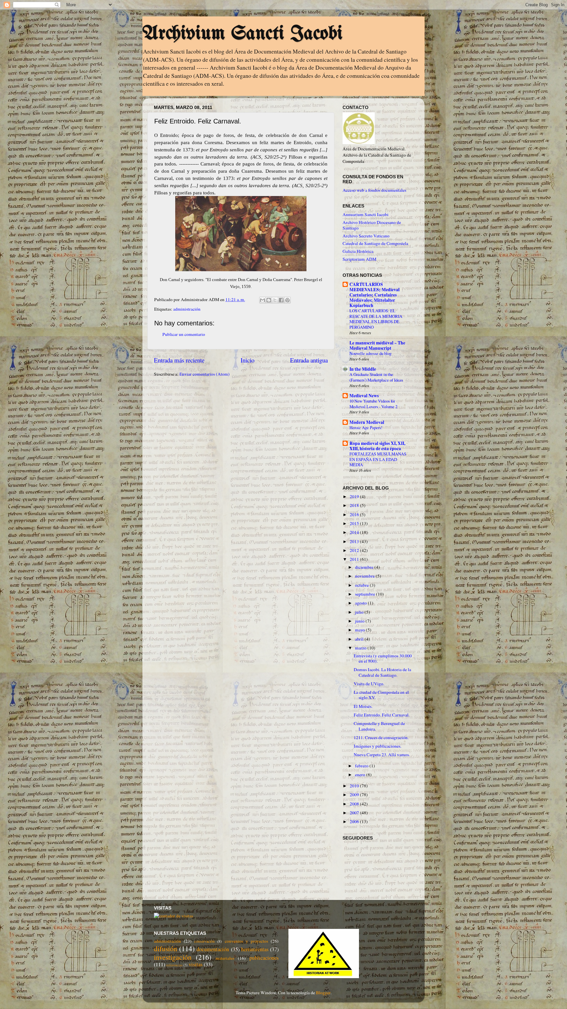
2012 (355, 550)
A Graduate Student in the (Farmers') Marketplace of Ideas (376, 377)
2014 (355, 532)
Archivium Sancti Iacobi (242, 34)
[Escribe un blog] (268, 300)
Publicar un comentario (183, 334)
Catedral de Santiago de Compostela (375, 243)
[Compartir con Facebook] (281, 300)
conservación (204, 941)
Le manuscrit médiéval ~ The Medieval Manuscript (377, 345)
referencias (174, 965)
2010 (355, 786)
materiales (225, 958)
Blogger (323, 993)
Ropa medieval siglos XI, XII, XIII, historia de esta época (377, 446)
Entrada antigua (309, 360)
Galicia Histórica (358, 251)
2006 (355, 821)
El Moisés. (363, 706)
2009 (355, 795)
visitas (195, 964)
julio (360, 612)
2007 (355, 813)
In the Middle (362, 369)
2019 (355, 496)
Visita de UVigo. (369, 684)
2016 (355, 514)
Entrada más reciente (179, 360)
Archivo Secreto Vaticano (366, 236)
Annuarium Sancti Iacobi (365, 214)
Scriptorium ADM (359, 259)
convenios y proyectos (246, 941)
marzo (361, 648)
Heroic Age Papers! (365, 427)
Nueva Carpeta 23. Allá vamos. (382, 754)
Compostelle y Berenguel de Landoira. (379, 726)
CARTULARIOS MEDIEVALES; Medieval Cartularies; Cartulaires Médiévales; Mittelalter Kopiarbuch (374, 295)
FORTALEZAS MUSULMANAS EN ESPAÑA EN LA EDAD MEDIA (377, 459)
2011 (355, 559)
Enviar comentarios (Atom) (204, 374)
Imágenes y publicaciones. (377, 746)
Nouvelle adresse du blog (370, 353)
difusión (165, 948)
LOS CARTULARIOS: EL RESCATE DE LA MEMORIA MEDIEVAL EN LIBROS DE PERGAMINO (375, 319)
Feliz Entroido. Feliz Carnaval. (382, 715)
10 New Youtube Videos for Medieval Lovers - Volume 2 (373, 403)
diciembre (364, 567)
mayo (360, 630)
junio (360, 621)
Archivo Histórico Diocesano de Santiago (372, 224)
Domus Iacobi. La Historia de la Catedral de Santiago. (382, 672)
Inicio (247, 360)
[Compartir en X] (275, 300)
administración (186, 309)
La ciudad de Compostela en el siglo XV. (381, 694)
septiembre (365, 594)
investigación (173, 957)
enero (360, 775)
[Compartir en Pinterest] (287, 300)
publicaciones (264, 957)
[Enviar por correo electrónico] (262, 300)
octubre (362, 585)
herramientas (254, 949)
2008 (355, 804)
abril (360, 639)
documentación (213, 949)
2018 (355, 505)
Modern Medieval (366, 422)
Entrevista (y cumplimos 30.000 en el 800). (383, 658)
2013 (355, 541)
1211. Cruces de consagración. (381, 737)
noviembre (365, 576)
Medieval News (364, 395)
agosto (361, 603)
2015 (355, 523)
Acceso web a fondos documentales (374, 190)
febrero (362, 766)
